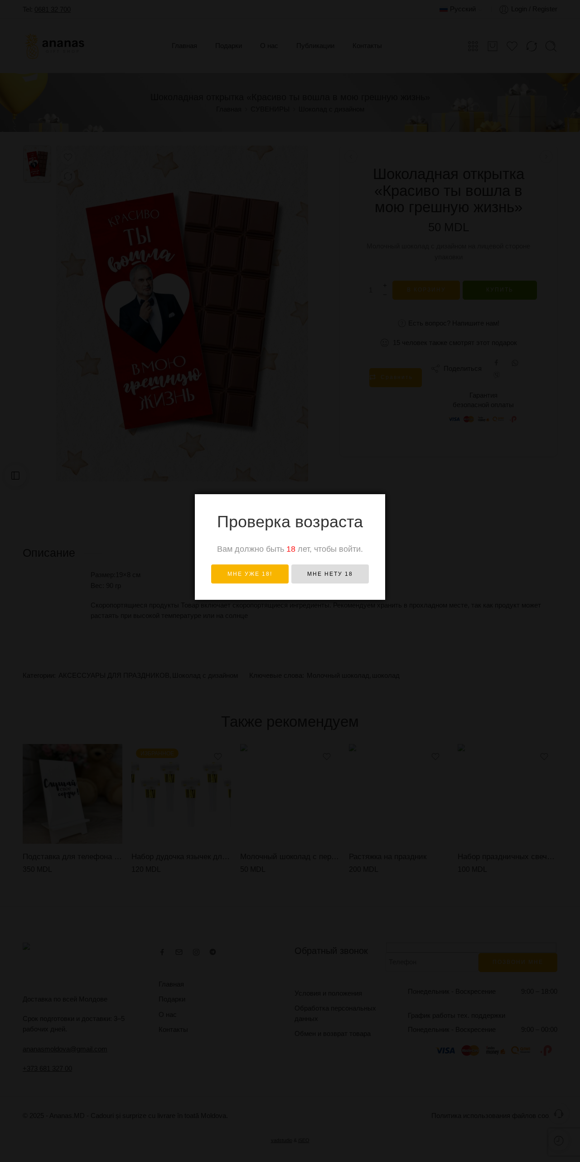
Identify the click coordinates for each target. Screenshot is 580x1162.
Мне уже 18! (249, 574)
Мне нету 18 (330, 574)
